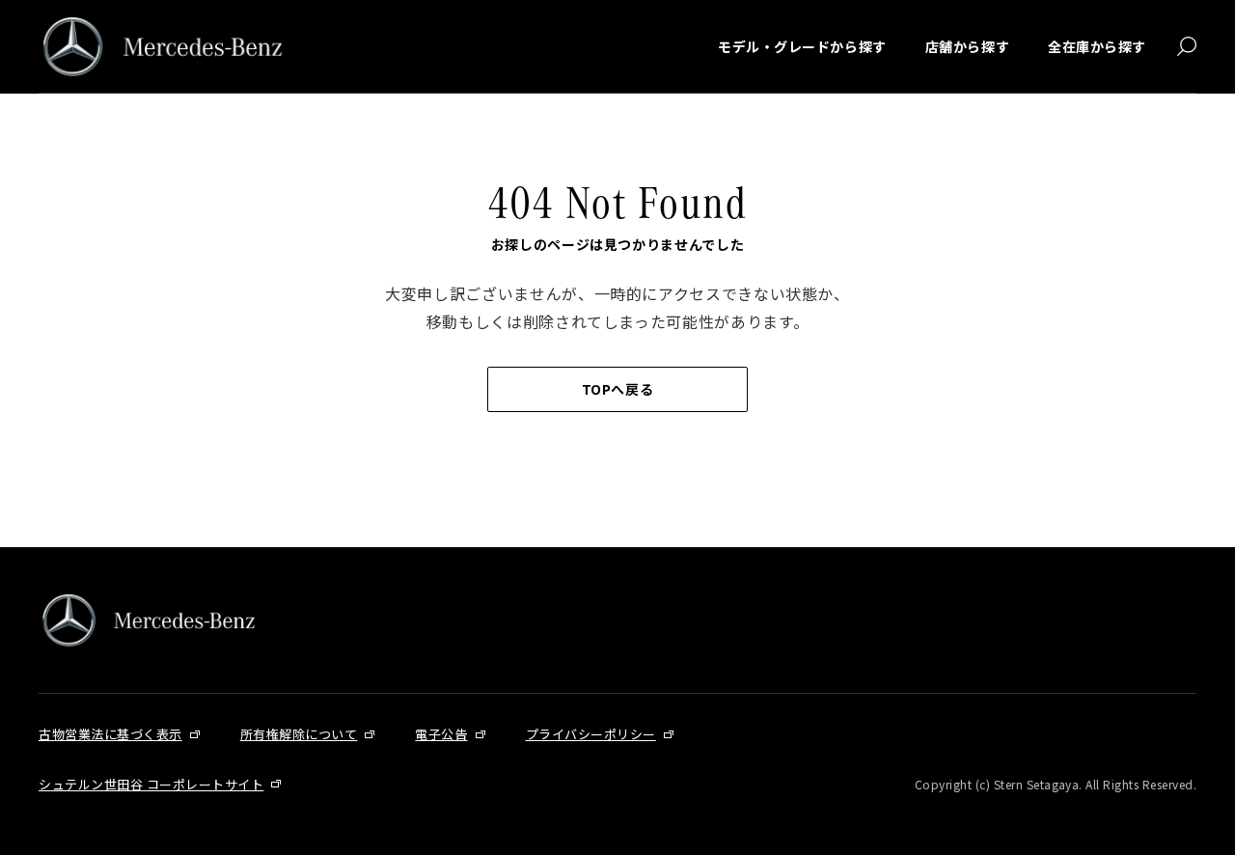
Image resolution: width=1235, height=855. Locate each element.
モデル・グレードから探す (802, 46)
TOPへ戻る (617, 389)
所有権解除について (299, 734)
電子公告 (441, 734)
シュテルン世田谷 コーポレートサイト (151, 784)
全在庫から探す (1097, 46)
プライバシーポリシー (591, 734)
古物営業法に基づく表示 (110, 734)
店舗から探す (967, 46)
